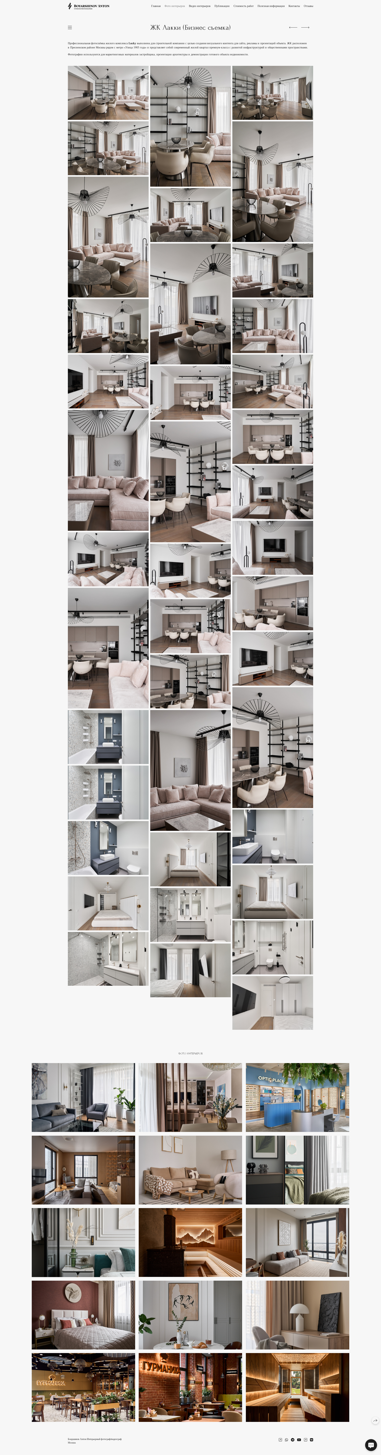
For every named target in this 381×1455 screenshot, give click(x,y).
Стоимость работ (244, 6)
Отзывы (308, 6)
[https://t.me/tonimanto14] (292, 1439)
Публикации (222, 6)
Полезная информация (271, 6)
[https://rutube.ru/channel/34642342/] (305, 1439)
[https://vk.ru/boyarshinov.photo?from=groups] (311, 1439)
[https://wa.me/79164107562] (286, 1439)
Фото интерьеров (175, 6)
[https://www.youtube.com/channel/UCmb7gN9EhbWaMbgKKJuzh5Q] (299, 1439)
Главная (156, 6)
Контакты (294, 6)
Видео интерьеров (200, 6)
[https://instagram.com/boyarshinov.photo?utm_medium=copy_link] (280, 1439)
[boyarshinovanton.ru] (88, 6)
